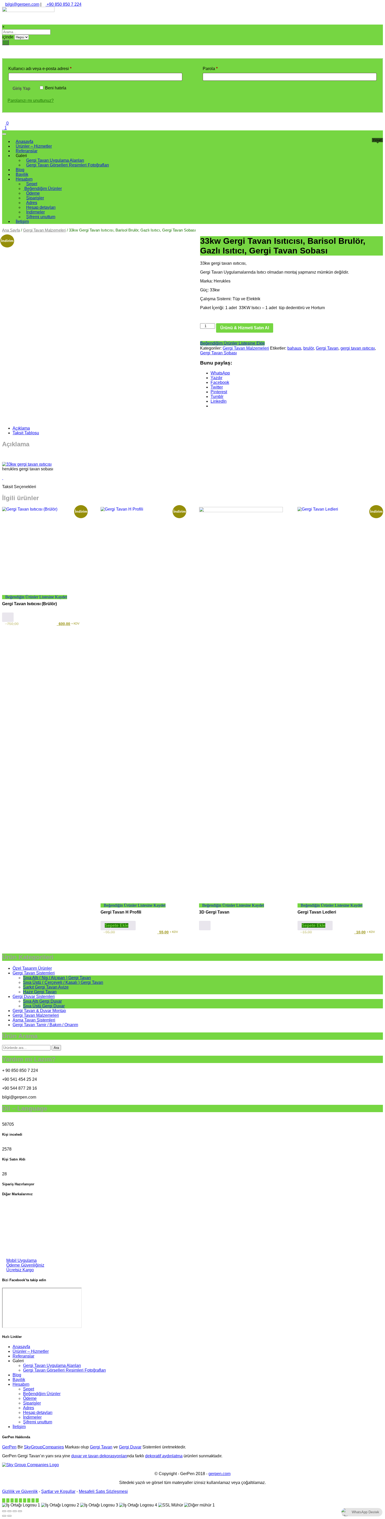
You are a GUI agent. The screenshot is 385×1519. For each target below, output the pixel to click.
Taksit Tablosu (26, 433)
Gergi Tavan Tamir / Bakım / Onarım (45, 1025)
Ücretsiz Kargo (20, 1270)
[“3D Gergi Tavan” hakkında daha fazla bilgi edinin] (205, 925)
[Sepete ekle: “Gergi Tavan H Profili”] (118, 925)
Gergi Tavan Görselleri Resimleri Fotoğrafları (64, 1370)
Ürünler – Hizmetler (31, 1351)
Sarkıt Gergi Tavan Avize (46, 987)
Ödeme (30, 1398)
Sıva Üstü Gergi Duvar (44, 1006)
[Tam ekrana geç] (9, 1511)
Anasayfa (21, 1346)
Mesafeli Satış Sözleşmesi (103, 1491)
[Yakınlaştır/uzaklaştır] (4, 1511)
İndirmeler (32, 1417)
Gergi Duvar (130, 1447)
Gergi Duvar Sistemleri (34, 996)
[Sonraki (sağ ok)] (9, 1516)
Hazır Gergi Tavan (40, 992)
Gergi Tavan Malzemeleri (44, 230)
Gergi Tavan (327, 348)
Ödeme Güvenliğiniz (25, 1265)
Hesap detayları (37, 1412)
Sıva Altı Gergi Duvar (42, 1001)
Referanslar (23, 1356)
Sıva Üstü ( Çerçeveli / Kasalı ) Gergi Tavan (63, 982)
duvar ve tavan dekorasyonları (99, 1456)
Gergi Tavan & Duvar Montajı (39, 1010)
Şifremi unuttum (37, 1422)
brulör (308, 348)
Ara (56, 1048)
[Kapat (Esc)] (20, 1511)
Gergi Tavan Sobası (218, 353)
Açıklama (21, 428)
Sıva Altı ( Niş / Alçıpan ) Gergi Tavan (57, 977)
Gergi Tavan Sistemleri (34, 973)
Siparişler (32, 1403)
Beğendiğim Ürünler (41, 1393)
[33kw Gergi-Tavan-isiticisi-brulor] (27, 464)
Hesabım (21, 1384)
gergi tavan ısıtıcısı (357, 348)
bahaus (294, 348)
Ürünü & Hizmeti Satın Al (244, 328)
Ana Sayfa (11, 230)
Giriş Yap (21, 88)
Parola (217, 68)
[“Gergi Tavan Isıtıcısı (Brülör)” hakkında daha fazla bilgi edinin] (8, 617)
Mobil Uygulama (21, 1260)
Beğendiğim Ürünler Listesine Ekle (232, 343)
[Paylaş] (15, 1511)
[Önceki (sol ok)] (4, 1516)
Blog (17, 1375)
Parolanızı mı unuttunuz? (31, 100)
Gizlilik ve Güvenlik (20, 1491)
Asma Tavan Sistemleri (34, 1020)
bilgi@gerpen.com (22, 4)
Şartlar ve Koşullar (58, 1491)
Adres (28, 1408)
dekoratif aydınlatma (164, 1456)
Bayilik (19, 1379)
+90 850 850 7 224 (63, 4)
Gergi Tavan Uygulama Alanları (52, 1365)
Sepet (28, 1389)
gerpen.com (219, 1473)
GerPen (9, 1447)
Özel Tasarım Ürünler (32, 968)
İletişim (19, 1426)
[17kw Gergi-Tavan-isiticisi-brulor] (2, 478)
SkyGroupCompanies (44, 1447)
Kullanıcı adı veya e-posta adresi (46, 68)
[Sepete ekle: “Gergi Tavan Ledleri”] (315, 925)
